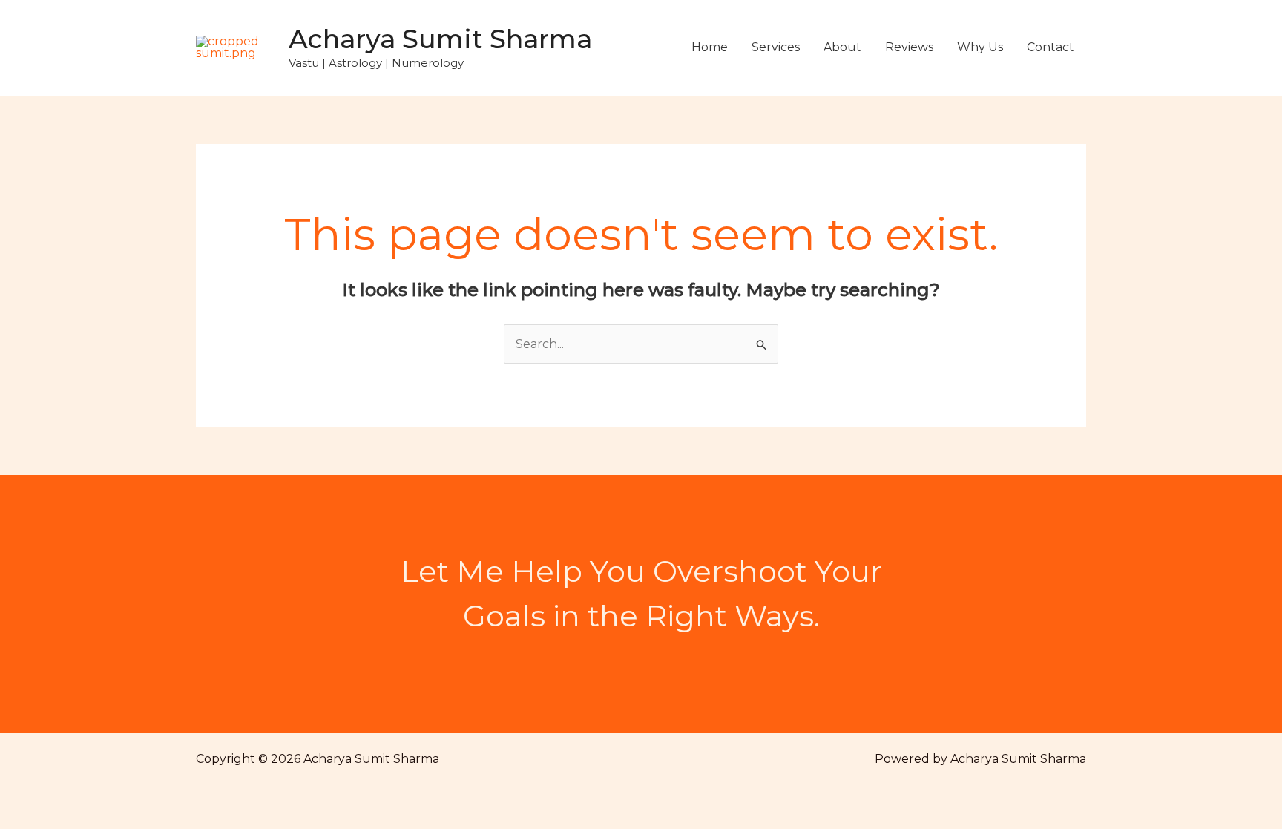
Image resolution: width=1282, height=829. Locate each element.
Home (709, 47)
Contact (1050, 47)
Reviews (909, 47)
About (842, 47)
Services (776, 47)
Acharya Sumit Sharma (440, 39)
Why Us (980, 47)
